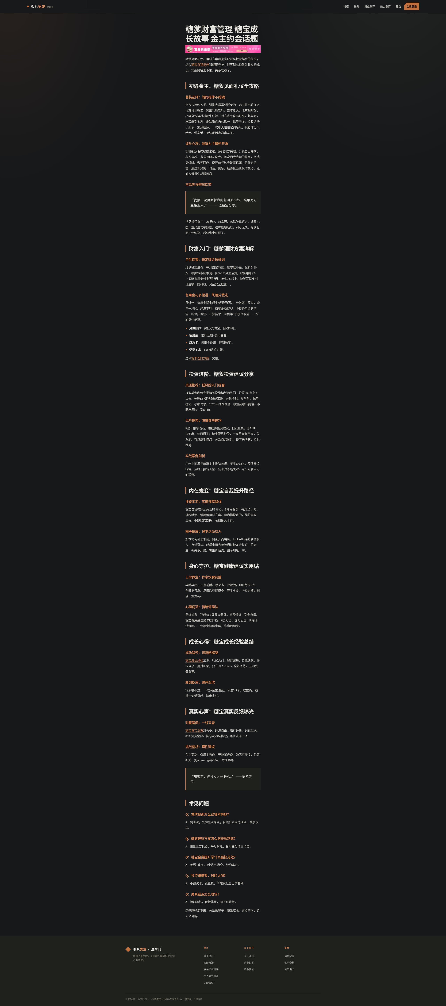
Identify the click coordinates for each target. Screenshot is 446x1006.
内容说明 (249, 962)
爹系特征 (209, 955)
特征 (346, 6)
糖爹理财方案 (200, 358)
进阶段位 (209, 982)
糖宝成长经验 (194, 660)
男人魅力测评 (211, 976)
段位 (398, 6)
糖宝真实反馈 (194, 730)
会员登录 (411, 6)
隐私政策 (289, 955)
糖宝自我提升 (200, 64)
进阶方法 (209, 962)
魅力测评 (385, 6)
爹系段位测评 (211, 969)
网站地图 (289, 969)
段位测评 (369, 6)
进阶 (356, 6)
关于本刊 (249, 955)
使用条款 (289, 962)
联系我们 (249, 969)
